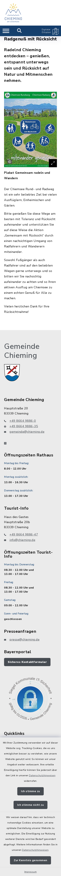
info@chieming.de (22, 540)
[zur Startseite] (13, 13)
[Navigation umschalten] (6, 30)
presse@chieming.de (24, 639)
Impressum (30, 871)
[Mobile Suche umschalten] (19, 31)
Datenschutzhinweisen (42, 775)
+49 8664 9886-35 (23, 426)
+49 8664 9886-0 (22, 421)
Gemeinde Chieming (21, 351)
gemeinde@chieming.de (26, 432)
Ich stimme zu (30, 791)
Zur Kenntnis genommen (30, 860)
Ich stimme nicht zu (30, 805)
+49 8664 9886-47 (23, 534)
